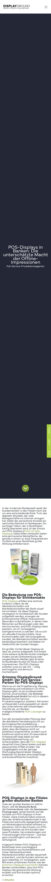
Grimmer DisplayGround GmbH (20, 864)
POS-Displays (10, 601)
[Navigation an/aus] (46, 7)
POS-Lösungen (33, 711)
